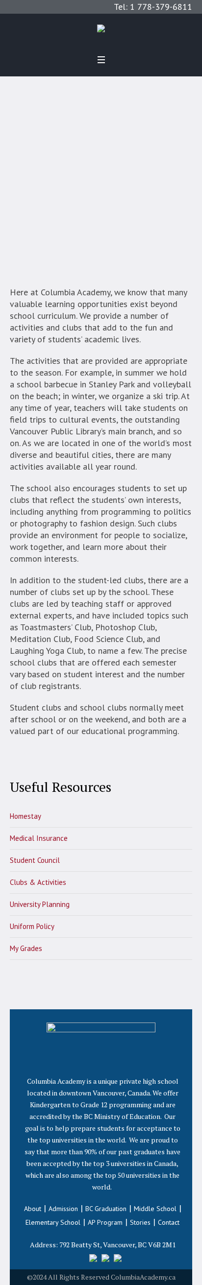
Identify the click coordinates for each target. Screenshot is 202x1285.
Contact (168, 1222)
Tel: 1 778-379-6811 (153, 6)
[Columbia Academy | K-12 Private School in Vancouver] (101, 31)
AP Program (105, 1222)
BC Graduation (105, 1208)
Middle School (155, 1208)
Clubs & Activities (38, 882)
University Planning (40, 904)
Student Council (35, 860)
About (32, 1208)
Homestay (25, 816)
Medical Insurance (39, 838)
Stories (140, 1222)
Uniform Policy (32, 926)
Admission (63, 1208)
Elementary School (52, 1222)
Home (68, 122)
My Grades (26, 948)
